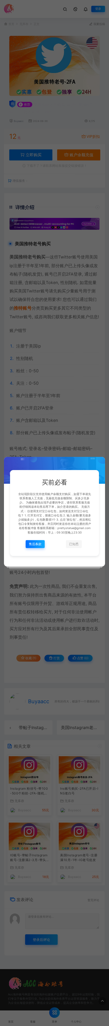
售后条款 (35, 544)
